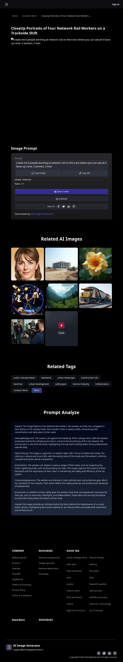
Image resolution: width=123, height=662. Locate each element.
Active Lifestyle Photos (77, 557)
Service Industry (81, 384)
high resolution (74, 570)
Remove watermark (48, 568)
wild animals (95, 590)
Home (15, 15)
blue (91, 577)
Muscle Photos (96, 557)
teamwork (46, 377)
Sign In (115, 4)
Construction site (89, 377)
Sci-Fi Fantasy (96, 610)
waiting (93, 564)
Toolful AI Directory (21, 584)
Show (61, 332)
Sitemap (16, 568)
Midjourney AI (19, 557)
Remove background (49, 557)
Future (70, 603)
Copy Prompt (40, 173)
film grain (94, 570)
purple (70, 584)
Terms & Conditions (22, 595)
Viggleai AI (17, 579)
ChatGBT (16, 573)
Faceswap (44, 573)
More (36, 390)
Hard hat (18, 384)
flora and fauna (74, 597)
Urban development (39, 384)
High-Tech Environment (77, 610)
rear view (71, 564)
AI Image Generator (41, 214)
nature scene (73, 590)
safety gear (60, 384)
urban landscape (66, 377)
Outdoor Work (29, 15)
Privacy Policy (18, 590)
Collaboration (102, 384)
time (69, 577)
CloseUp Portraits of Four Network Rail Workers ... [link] (66, 15)
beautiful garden (97, 584)
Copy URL (86, 173)
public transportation (24, 377)
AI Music (16, 563)
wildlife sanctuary (98, 597)
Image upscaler (47, 563)
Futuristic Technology (100, 603)
